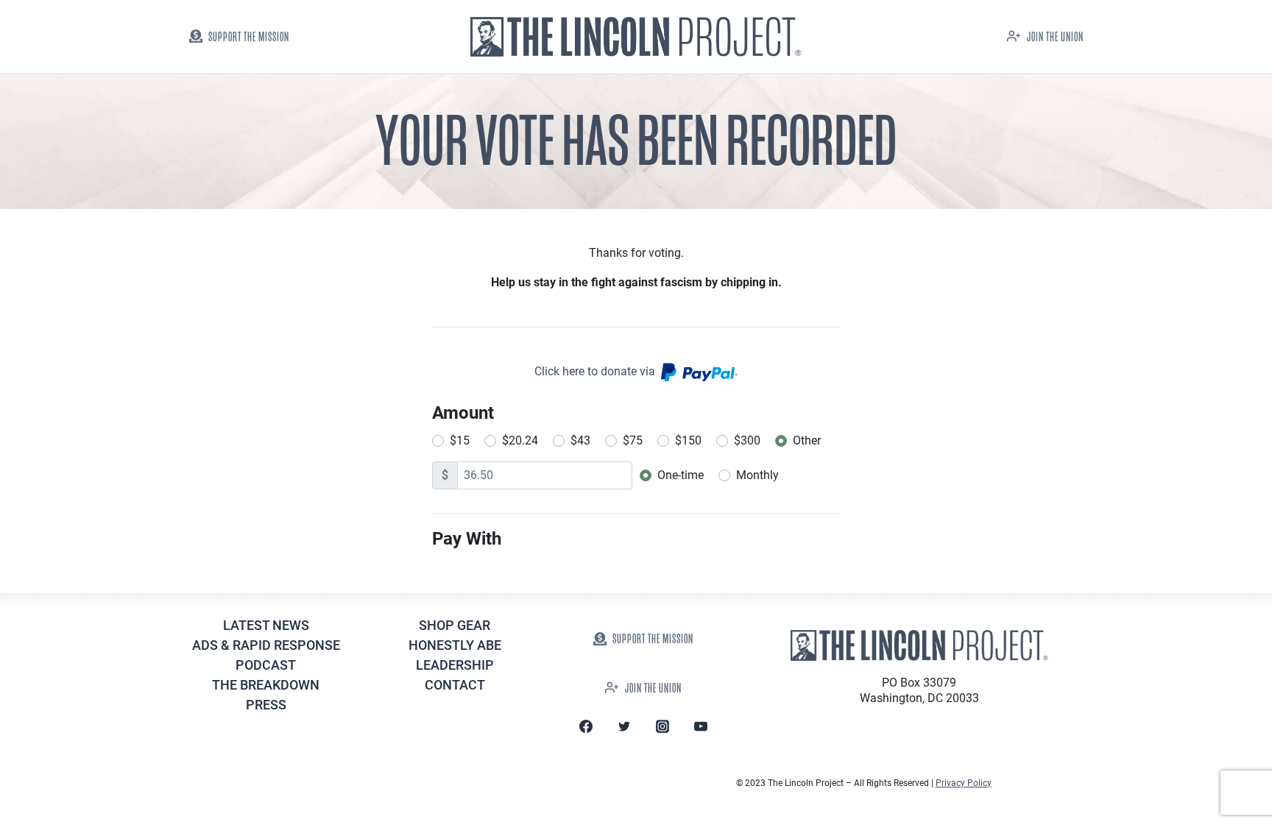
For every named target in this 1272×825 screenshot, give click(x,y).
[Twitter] (624, 726)
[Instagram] (662, 726)
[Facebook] (586, 726)
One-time (680, 475)
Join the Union (1055, 37)
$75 (633, 440)
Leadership (455, 665)
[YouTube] (701, 726)
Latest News (266, 625)
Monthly (757, 475)
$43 (580, 440)
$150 (688, 440)
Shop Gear (454, 625)
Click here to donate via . (636, 371)
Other (807, 440)
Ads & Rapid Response (266, 645)
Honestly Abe (455, 645)
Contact (455, 685)
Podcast (266, 665)
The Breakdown (265, 685)
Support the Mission (248, 37)
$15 (460, 440)
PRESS (266, 704)
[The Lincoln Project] (636, 37)
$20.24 (520, 440)
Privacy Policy (964, 783)
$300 (747, 440)
